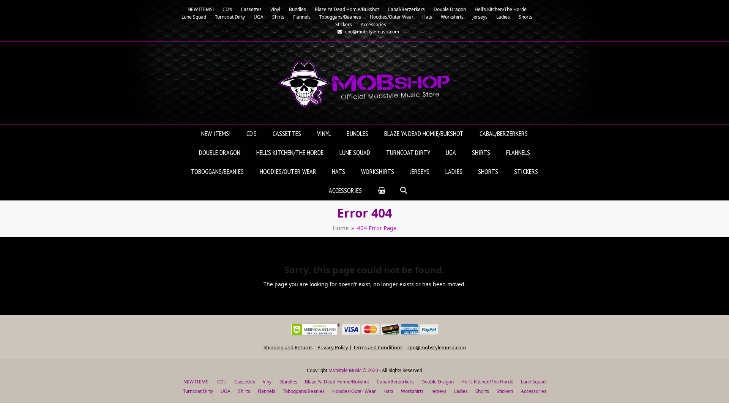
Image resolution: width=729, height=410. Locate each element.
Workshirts (412, 391)
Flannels (266, 391)
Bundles (288, 381)
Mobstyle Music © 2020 (353, 370)
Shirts (244, 391)
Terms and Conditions (377, 347)
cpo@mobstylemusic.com (436, 347)
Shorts (482, 391)
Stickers (505, 391)
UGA (225, 391)
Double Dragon (437, 381)
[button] (381, 190)
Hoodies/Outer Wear (354, 391)
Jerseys (439, 391)
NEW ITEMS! (196, 381)
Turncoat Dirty (198, 391)
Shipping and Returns (288, 347)
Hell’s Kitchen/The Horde (487, 381)
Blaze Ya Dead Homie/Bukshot (337, 381)
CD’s (222, 381)
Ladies (461, 391)
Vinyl (268, 381)
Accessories (533, 391)
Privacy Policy (332, 347)
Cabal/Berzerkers (395, 381)
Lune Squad (533, 381)
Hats (388, 391)
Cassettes (244, 381)
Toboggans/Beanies (304, 391)
